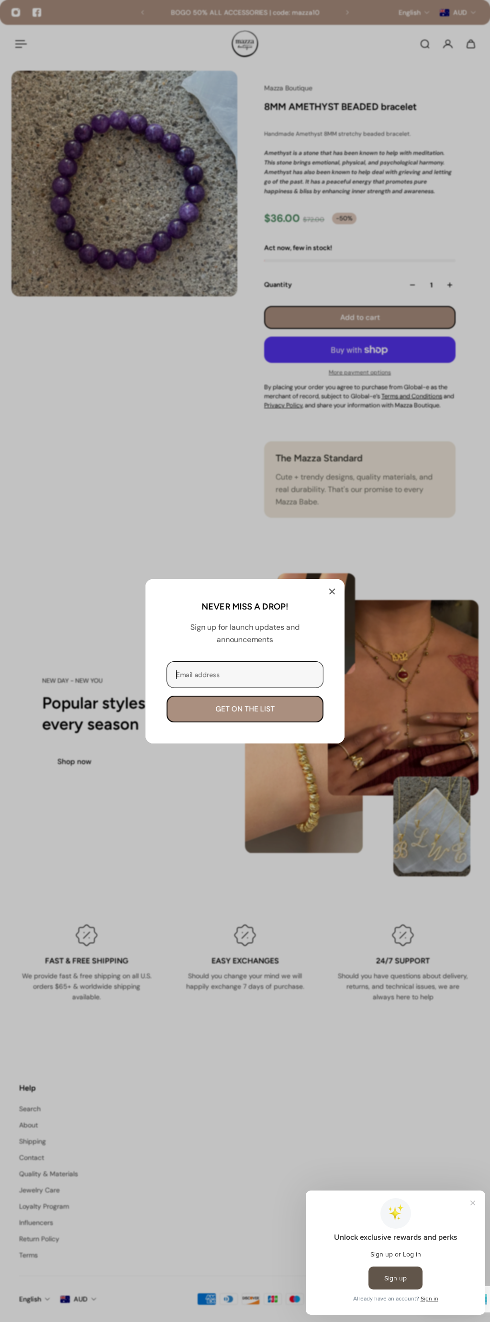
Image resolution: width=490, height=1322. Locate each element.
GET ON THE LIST (245, 708)
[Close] (332, 591)
